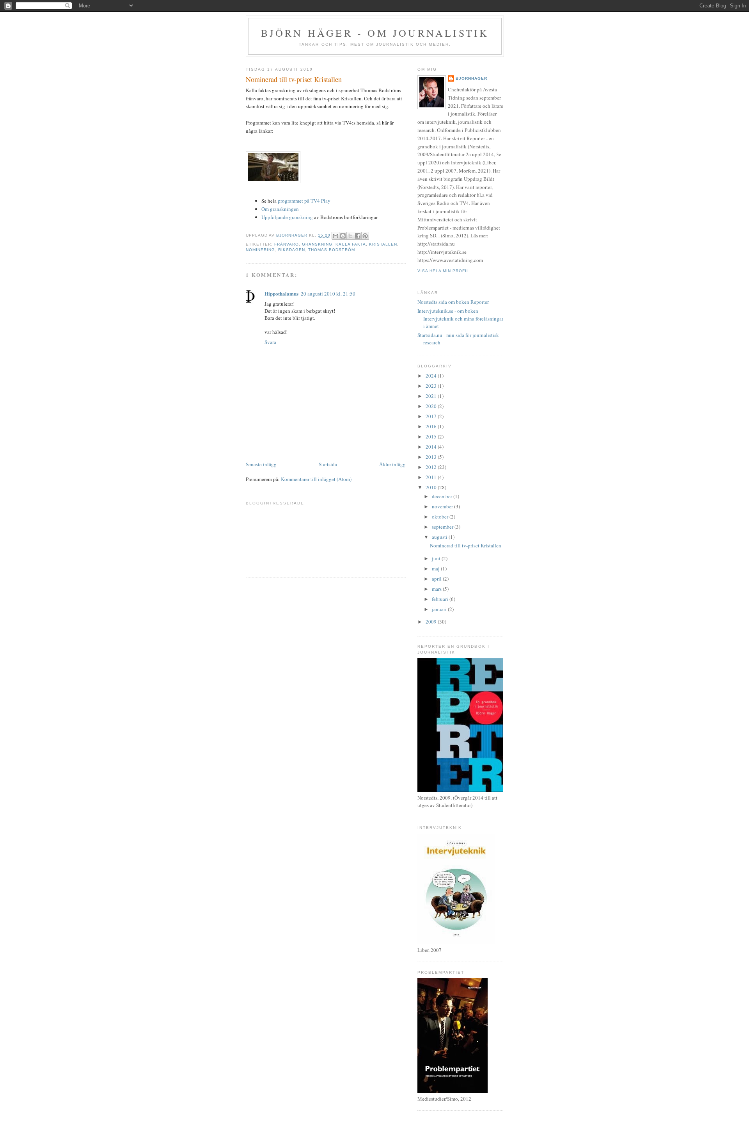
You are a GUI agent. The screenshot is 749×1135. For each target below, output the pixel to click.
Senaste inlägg (261, 464)
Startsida (328, 464)
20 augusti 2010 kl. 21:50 (328, 293)
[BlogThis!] (343, 236)
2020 (432, 406)
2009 (432, 621)
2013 (432, 456)
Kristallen (383, 244)
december (442, 496)
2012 (432, 466)
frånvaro (286, 244)
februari (440, 598)
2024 (432, 375)
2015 (432, 436)
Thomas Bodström (331, 250)
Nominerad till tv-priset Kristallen (465, 545)
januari (440, 609)
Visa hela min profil (443, 271)
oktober (440, 516)
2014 (432, 446)
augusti (440, 536)
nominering (260, 250)
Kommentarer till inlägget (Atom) (316, 479)
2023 (432, 385)
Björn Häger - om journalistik (375, 32)
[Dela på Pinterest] (365, 236)
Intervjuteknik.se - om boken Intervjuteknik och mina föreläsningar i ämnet (460, 318)
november (443, 506)
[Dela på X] (350, 236)
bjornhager (471, 78)
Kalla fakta (350, 244)
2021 (432, 395)
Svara (270, 342)
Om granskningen (280, 208)
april (437, 578)
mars (437, 588)
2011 (432, 477)
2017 (432, 416)
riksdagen (291, 250)
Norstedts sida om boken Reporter (453, 301)
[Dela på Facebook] (358, 236)
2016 (432, 426)
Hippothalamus (281, 293)
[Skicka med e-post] (335, 236)
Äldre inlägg (392, 464)
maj (436, 568)
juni (437, 558)
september (443, 526)
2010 (432, 487)
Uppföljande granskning (287, 217)
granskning (317, 244)
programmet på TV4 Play (304, 200)
